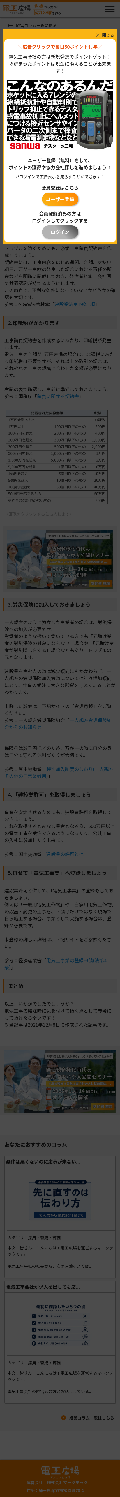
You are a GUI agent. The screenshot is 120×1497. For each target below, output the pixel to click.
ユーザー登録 (60, 198)
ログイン (60, 231)
